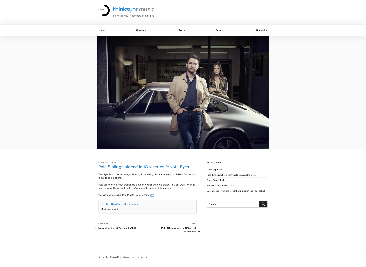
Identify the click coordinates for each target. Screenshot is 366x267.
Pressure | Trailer (214, 170)
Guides (219, 30)
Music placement (109, 209)
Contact (260, 30)
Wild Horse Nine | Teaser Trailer (220, 186)
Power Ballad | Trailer (216, 180)
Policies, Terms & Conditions (134, 257)
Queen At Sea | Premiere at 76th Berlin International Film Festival (236, 191)
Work (182, 30)
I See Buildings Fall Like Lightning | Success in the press (231, 175)
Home (102, 30)
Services (141, 30)
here (152, 195)
